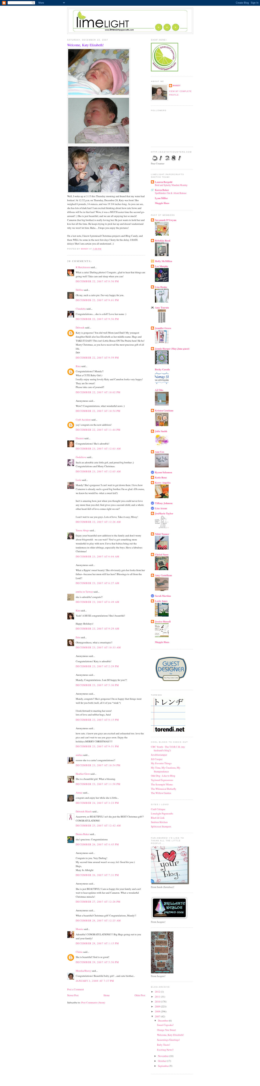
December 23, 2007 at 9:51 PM (97, 746)
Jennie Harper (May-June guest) (172, 348)
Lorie (78, 480)
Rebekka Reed (162, 240)
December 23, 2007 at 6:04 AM (97, 556)
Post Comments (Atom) (93, 1002)
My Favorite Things (161, 763)
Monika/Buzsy (83, 970)
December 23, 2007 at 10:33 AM (98, 647)
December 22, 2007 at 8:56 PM (97, 281)
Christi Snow (161, 554)
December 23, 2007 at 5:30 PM (97, 685)
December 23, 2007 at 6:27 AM (97, 583)
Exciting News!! (165, 1049)
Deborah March (84, 811)
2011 (158, 996)
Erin (78, 637)
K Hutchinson (83, 267)
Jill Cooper (156, 759)
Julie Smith (161, 431)
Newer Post (73, 995)
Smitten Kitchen (159, 822)
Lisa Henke (161, 287)
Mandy (177, 85)
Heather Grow (83, 773)
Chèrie (79, 952)
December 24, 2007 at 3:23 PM (97, 803)
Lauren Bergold (163, 182)
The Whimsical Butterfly (163, 788)
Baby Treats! (163, 1044)
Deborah (80, 327)
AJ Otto (159, 390)
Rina (78, 366)
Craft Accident (83, 419)
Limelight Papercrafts (162, 813)
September (163, 1066)
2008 (158, 1011)
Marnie (79, 929)
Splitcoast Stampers (161, 826)
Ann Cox (159, 451)
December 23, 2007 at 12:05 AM (98, 471)
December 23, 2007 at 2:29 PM (97, 666)
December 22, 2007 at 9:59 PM (97, 357)
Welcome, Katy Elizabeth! (170, 1035)
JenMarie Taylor (164, 513)
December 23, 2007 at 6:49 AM (97, 602)
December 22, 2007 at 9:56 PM (97, 319)
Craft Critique (158, 809)
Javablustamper (159, 754)
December (163, 1020)
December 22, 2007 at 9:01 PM (97, 300)
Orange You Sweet (166, 1030)
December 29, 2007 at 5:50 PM (97, 962)
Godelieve (81, 457)
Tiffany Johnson (163, 503)
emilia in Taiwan (84, 591)
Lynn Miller (161, 198)
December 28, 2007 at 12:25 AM (98, 920)
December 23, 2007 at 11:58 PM (98, 784)
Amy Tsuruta (162, 307)
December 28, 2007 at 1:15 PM (97, 943)
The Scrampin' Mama (162, 784)
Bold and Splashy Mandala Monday (171, 184)
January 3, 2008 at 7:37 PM (95, 980)
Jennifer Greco (163, 328)
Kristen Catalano (164, 410)
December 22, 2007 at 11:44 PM (98, 429)
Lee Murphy (161, 266)
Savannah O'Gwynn (165, 220)
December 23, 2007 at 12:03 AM (98, 448)
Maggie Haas (162, 203)
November (163, 1056)
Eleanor (80, 438)
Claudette (81, 308)
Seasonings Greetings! (168, 1039)
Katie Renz (161, 477)
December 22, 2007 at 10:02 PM (98, 392)
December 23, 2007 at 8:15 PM (97, 719)
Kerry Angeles (163, 482)
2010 (158, 1001)
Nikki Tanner (162, 534)
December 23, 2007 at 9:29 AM (97, 628)
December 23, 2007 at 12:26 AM (98, 521)
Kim (78, 610)
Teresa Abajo (82, 530)
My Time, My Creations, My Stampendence (165, 769)
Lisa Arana (161, 508)
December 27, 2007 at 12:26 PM (98, 901)
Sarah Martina (163, 596)
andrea (79, 755)
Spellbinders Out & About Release (170, 192)
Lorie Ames (161, 601)
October (162, 1061)
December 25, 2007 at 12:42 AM (98, 825)
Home (107, 995)
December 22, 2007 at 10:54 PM (98, 411)
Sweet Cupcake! (165, 1025)
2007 (158, 1016)
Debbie (79, 290)
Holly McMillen (163, 261)
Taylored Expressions (162, 780)
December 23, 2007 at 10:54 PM (98, 765)
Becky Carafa (162, 369)
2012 (158, 991)
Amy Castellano (163, 575)
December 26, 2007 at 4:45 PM (97, 844)
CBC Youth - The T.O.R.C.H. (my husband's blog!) (168, 748)
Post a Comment (75, 989)
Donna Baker (82, 834)
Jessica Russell (163, 621)
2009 (158, 1006)
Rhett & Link (158, 817)
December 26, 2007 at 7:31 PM (97, 875)
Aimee (79, 792)
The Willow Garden (161, 793)
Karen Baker (162, 190)
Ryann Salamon (163, 472)
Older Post (140, 995)
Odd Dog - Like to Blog (163, 775)
